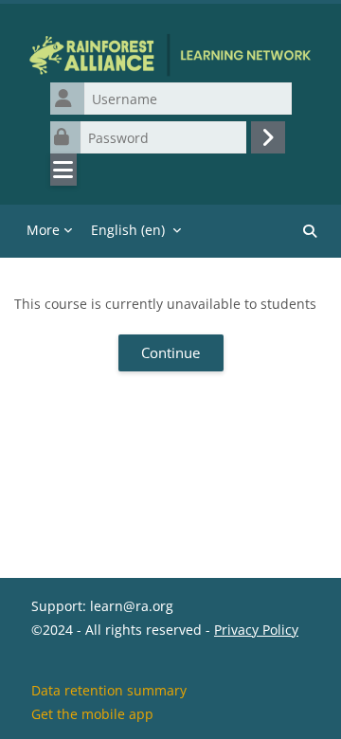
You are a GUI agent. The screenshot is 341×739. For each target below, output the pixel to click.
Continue (170, 352)
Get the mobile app (92, 714)
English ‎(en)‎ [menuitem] (128, 230)
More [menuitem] (43, 230)
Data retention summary (109, 690)
